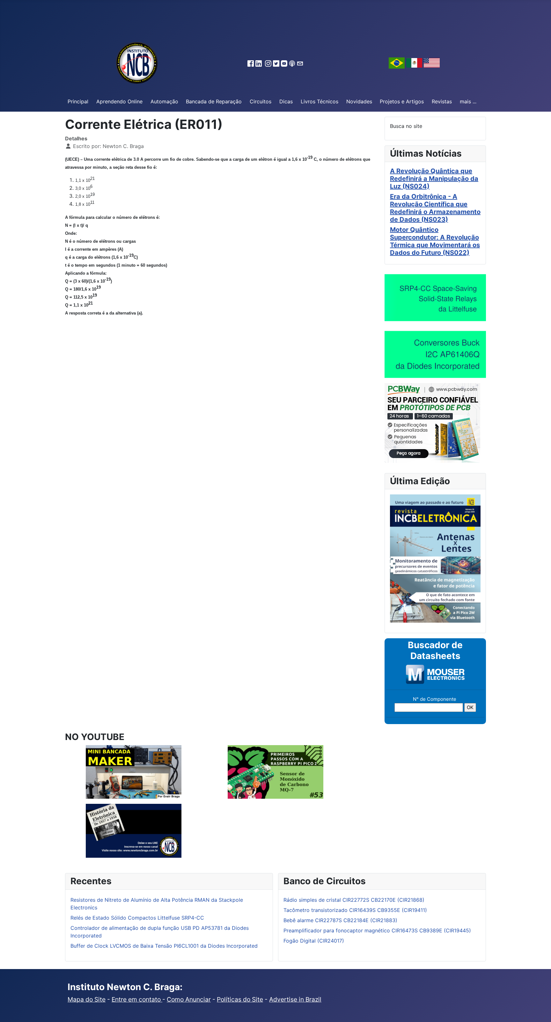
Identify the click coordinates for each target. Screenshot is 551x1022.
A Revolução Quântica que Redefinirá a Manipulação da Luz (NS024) (434, 178)
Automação (164, 101)
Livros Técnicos (319, 101)
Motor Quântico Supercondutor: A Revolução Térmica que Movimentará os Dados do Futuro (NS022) (435, 241)
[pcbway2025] (432, 422)
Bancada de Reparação (214, 101)
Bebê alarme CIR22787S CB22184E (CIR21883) (340, 920)
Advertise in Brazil (295, 999)
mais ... (468, 101)
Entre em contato (137, 999)
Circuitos (260, 101)
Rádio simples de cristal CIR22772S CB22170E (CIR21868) (353, 900)
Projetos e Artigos (402, 101)
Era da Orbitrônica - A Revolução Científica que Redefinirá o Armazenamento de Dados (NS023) (435, 208)
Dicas (286, 101)
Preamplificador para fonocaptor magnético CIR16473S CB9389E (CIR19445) (377, 930)
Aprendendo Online (119, 101)
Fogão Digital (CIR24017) (313, 940)
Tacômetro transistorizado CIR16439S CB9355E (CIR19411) (355, 910)
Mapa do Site (87, 999)
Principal (78, 101)
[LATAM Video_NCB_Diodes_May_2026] (435, 354)
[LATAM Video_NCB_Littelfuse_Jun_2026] (435, 297)
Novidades (359, 101)
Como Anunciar (189, 999)
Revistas (442, 101)
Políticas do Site (240, 999)
